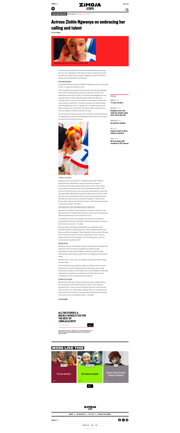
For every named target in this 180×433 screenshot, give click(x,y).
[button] (53, 7)
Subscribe (126, 3)
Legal (73, 330)
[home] (90, 6)
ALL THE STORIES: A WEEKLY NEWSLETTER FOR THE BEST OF (72, 317)
